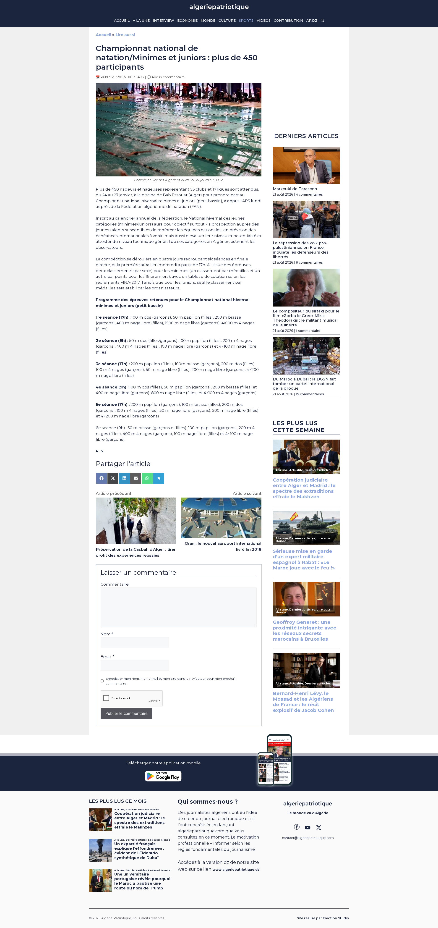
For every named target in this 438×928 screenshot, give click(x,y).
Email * (107, 656)
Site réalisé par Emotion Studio (323, 918)
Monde (208, 20)
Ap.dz (312, 20)
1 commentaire (308, 331)
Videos (264, 20)
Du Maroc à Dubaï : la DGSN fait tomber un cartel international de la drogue (304, 384)
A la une (141, 20)
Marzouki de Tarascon (295, 188)
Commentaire (115, 584)
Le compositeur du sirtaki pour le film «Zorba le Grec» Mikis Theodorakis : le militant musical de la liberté (306, 318)
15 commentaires (310, 394)
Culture (227, 20)
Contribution (288, 20)
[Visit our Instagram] (307, 827)
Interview (163, 20)
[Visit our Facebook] (296, 827)
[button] (322, 20)
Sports (246, 20)
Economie (187, 20)
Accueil (122, 20)
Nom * (107, 634)
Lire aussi (125, 34)
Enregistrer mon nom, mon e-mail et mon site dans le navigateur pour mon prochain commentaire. (171, 681)
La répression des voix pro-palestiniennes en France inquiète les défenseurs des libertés (300, 250)
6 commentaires (309, 262)
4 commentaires (309, 194)
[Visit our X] (318, 827)
